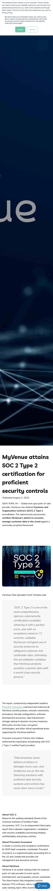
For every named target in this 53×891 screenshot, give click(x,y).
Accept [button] (20, 29)
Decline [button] (32, 29)
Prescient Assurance (12, 707)
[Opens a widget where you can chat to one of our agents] (42, 886)
